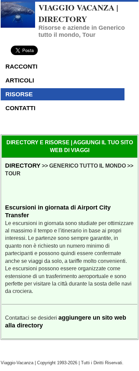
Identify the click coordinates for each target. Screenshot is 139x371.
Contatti (20, 108)
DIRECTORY (22, 165)
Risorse (19, 94)
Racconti (21, 66)
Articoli (19, 80)
